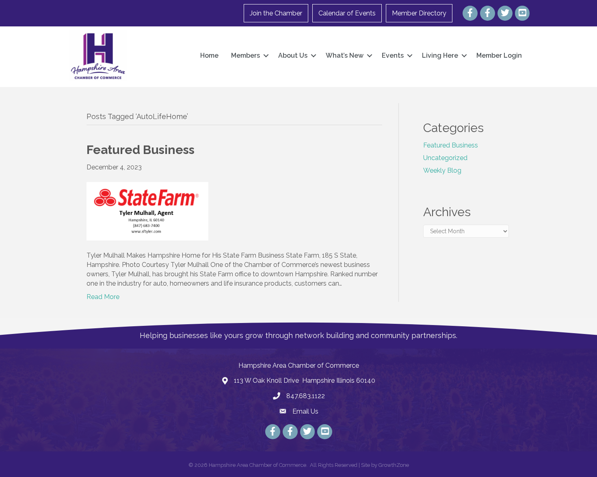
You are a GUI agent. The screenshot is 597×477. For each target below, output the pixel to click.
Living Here (440, 55)
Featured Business (450, 145)
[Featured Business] (147, 211)
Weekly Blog (442, 170)
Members (245, 55)
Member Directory (419, 13)
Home (209, 55)
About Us (292, 55)
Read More (103, 297)
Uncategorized (445, 158)
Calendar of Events (347, 13)
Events (393, 55)
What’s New (344, 55)
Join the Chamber (276, 13)
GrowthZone (394, 465)
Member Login (499, 55)
